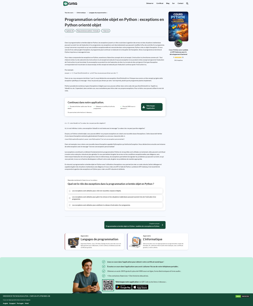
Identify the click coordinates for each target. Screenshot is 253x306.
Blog (167, 3)
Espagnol (12, 303)
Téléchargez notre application (127, 282)
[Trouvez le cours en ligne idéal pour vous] (187, 3)
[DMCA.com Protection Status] (242, 299)
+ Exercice (106, 31)
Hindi (27, 303)
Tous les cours (69, 12)
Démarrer (149, 3)
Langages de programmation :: (98, 12)
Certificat (159, 3)
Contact (180, 3)
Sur (173, 3)
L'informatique (81, 12)
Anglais (5, 303)
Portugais (20, 303)
